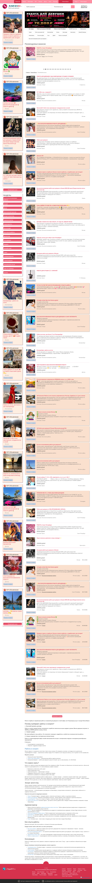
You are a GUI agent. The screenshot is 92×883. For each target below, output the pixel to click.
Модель (6, 244)
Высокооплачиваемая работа (10, 199)
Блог (50, 1)
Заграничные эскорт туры (34, 834)
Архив (74, 870)
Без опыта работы (9, 232)
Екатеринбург (50, 32)
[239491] (57, 19)
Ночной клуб (7, 248)
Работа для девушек (32, 797)
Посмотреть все (12, 190)
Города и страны (81, 868)
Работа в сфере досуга (33, 835)
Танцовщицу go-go (32, 847)
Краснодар (65, 32)
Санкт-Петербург (40, 871)
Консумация (7, 240)
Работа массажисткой (39, 32)
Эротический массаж (10, 212)
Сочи (48, 35)
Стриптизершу (31, 850)
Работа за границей (63, 35)
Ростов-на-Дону (41, 35)
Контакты (69, 870)
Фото (85, 870)
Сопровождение (9, 256)
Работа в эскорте (31, 749)
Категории (30, 1)
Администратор (8, 220)
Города (24, 1)
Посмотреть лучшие (57, 716)
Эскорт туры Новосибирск (34, 758)
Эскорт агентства (9, 216)
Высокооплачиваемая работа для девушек (37, 38)
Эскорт (40, 1)
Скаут (5, 252)
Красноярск (73, 32)
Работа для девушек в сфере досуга (36, 813)
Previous (23, 56)
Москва (33, 871)
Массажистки (65, 873)
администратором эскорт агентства (49, 807)
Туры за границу (9, 268)
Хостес (6, 272)
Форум (74, 868)
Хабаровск (50, 874)
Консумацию (31, 851)
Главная (28, 72)
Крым (38, 873)
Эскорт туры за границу (67, 876)
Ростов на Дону (43, 874)
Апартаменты (8, 224)
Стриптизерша (8, 260)
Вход (75, 1)
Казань (57, 32)
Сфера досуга (83, 28)
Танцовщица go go (58, 6)
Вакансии (17, 1)
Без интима (7, 228)
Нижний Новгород (82, 32)
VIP (36, 1)
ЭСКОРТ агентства (73, 28)
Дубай (54, 35)
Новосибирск (31, 35)
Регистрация (83, 1)
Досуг (45, 1)
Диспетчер (7, 236)
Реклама (55, 1)
